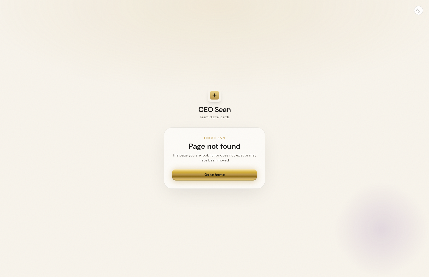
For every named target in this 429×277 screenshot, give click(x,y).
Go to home (214, 174)
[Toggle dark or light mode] (418, 10)
